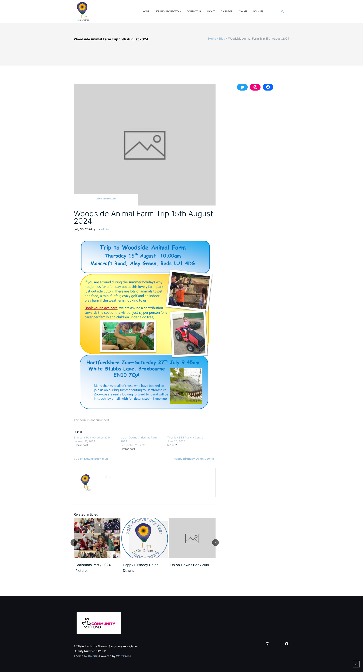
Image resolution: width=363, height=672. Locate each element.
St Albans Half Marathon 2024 (92, 437)
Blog (222, 38)
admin (105, 229)
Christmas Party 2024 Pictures (93, 568)
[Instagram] (267, 644)
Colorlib (93, 656)
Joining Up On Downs (168, 11)
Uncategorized (106, 198)
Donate (242, 11)
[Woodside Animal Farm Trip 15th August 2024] (145, 144)
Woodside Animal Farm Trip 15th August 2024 (143, 217)
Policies (258, 11)
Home (146, 11)
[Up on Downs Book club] (192, 538)
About (211, 11)
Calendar (226, 11)
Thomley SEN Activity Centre (185, 437)
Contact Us (194, 11)
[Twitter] (277, 644)
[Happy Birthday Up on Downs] (144, 538)
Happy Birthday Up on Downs (194, 458)
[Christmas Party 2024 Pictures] (97, 538)
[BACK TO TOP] (356, 664)
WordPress (123, 656)
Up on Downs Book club (91, 458)
